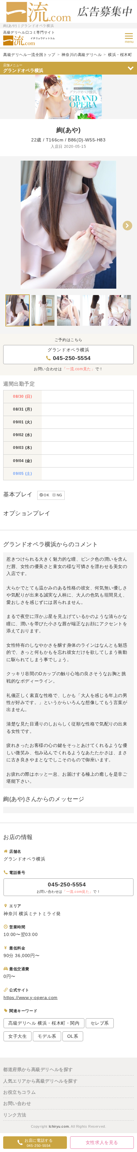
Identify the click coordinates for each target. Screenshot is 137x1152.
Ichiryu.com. (59, 1126)
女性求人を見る (102, 1142)
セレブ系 (99, 1023)
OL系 (72, 1036)
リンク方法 (14, 1114)
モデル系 (47, 1036)
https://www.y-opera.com (31, 997)
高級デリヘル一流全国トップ (29, 54)
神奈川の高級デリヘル (81, 54)
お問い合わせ (17, 1103)
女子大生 (17, 1036)
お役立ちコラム (19, 1092)
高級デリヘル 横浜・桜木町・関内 (44, 1023)
